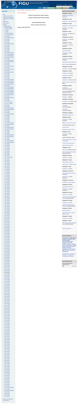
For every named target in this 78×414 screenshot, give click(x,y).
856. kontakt (7, 297)
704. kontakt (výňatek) (9, 113)
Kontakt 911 (64, 33)
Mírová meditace (65, 64)
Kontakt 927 (64, 58)
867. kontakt (7, 314)
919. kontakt (7, 385)
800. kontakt (7, 214)
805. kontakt (7, 221)
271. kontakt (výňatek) (9, 61)
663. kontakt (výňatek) (9, 97)
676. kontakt (7, 106)
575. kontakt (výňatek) (9, 82)
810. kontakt (7, 229)
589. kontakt (7, 85)
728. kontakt (7, 125)
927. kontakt (7, 393)
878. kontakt (7, 330)
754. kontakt (7, 146)
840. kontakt (7, 273)
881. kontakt (7, 335)
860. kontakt (7, 303)
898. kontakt (7, 360)
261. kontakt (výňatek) (9, 60)
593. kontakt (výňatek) (9, 87)
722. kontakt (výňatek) (9, 124)
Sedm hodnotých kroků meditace (69, 152)
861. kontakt (7, 305)
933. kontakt (7, 396)
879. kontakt (7, 332)
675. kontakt (7, 105)
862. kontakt (7, 306)
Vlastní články (71, 249)
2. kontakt (6, 31)
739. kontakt (7, 139)
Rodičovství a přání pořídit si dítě (69, 62)
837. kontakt (7, 269)
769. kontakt (7, 167)
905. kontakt (7, 371)
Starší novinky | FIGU (66, 228)
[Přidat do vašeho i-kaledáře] (63, 266)
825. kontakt (7, 251)
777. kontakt (7, 179)
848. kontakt (7, 285)
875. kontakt (7, 326)
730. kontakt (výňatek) (9, 128)
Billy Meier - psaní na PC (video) (69, 122)
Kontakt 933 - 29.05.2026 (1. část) (69, 25)
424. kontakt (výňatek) (9, 66)
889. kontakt (7, 347)
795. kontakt (7, 206)
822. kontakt (7, 246)
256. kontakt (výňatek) (9, 57)
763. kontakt (7, 158)
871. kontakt (7, 320)
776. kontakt (7, 178)
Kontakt (70, 4)
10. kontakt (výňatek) (8, 33)
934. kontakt (7, 63)
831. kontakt (7, 260)
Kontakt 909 (64, 202)
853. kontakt (7, 293)
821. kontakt (7, 245)
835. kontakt (7, 266)
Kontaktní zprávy (28, 10)
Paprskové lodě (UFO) (7, 16)
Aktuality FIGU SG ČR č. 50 (68, 115)
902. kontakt (7, 366)
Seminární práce (65, 253)
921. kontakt (7, 388)
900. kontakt (7, 363)
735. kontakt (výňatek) (9, 134)
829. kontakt (7, 257)
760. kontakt (7, 155)
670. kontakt (7, 100)
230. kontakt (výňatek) (9, 43)
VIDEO (70, 237)
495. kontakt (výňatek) (9, 72)
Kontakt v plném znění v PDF (24, 27)
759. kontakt (7, 154)
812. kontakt (7, 232)
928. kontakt (7, 394)
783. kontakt (7, 188)
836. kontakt (7, 267)
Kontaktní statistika (8, 27)
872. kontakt (7, 321)
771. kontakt (7, 170)
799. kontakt (7, 212)
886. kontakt (7, 342)
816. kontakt (7, 238)
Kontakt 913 (64, 119)
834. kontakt (7, 264)
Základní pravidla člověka (67, 145)
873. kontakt (7, 323)
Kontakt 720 (64, 176)
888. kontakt (7, 345)
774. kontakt (7, 175)
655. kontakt (7, 96)
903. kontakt (7, 368)
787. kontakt (7, 194)
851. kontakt (7, 290)
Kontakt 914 (64, 28)
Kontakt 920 (65, 109)
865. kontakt (7, 311)
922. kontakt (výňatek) (9, 390)
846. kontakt (7, 282)
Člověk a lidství (65, 127)
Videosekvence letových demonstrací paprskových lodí (8, 19)
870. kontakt (7, 318)
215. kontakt (7, 40)
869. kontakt (7, 317)
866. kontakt (7, 312)
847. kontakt (7, 284)
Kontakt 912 (64, 134)
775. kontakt (7, 176)
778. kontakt (7, 181)
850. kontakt (7, 288)
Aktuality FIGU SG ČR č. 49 (68, 162)
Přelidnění (64, 91)
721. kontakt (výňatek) (9, 122)
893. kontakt (7, 353)
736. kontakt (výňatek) (9, 136)
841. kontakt (7, 275)
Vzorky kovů (5, 21)
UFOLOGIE (22, 10)
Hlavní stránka (59, 4)
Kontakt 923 (64, 73)
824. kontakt (7, 249)
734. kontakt (7, 133)
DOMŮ (40, 8)
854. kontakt (7, 294)
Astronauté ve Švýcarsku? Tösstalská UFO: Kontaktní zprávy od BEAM (69, 255)
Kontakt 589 (64, 75)
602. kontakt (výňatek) (9, 90)
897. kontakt (7, 359)
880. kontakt (7, 333)
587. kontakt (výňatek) (9, 84)
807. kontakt (7, 224)
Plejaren (5, 24)
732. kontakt (7, 131)
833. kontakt (7, 263)
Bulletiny (64, 241)
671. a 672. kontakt (8, 102)
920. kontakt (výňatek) (9, 387)
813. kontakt (7, 233)
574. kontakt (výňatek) (9, 81)
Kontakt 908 (64, 218)
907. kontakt (7, 374)
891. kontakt (7, 350)
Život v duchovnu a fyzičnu (67, 82)
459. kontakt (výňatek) (9, 69)
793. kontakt (7, 203)
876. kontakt (7, 327)
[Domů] (9, 5)
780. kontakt (7, 184)
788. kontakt (7, 196)
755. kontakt (7, 148)
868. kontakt (7, 315)
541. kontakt (7, 75)
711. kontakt (6, 118)
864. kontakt (7, 309)
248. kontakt (7, 51)
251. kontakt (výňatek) (9, 55)
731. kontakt (7, 130)
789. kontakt (7, 197)
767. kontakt (7, 164)
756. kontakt (7, 149)
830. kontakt (7, 258)
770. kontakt (7, 169)
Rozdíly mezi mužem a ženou (68, 129)
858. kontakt (7, 300)
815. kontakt (7, 236)
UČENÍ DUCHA (51, 8)
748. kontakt (7, 143)
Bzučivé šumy (6, 23)
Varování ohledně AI (66, 50)
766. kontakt (7, 163)
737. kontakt (7, 137)
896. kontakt (7, 357)
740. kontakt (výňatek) (9, 140)
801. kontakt (7, 215)
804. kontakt (7, 220)
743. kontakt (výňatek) (9, 142)
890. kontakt (7, 348)
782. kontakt (7, 187)
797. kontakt (7, 209)
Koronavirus (65, 237)
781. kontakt (7, 185)
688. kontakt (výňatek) (9, 109)
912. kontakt (7, 381)
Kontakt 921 (65, 79)
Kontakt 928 (64, 53)
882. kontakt (7, 336)
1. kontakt (6, 30)
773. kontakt (7, 173)
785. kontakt (7, 191)
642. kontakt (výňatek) (9, 93)
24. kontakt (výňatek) (8, 34)
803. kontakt (7, 218)
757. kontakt (7, 151)
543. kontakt (7, 76)
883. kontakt (7, 338)
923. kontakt (7, 391)
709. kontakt (7, 115)
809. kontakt (7, 227)
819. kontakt (7, 242)
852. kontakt (7, 291)
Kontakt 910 (64, 189)
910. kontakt (7, 378)
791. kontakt (7, 200)
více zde (74, 266)
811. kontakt (6, 230)
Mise (4, 14)
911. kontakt (6, 379)
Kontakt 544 (64, 45)
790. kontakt (7, 199)
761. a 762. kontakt (8, 157)
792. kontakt (7, 202)
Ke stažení (65, 4)
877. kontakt (7, 329)
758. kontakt (7, 152)
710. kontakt (7, 116)
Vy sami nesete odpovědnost (68, 143)
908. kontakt (7, 375)
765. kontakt (7, 161)
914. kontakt (7, 384)
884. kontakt (7, 339)
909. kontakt (7, 376)
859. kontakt (7, 302)
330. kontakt (7, 64)
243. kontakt (7, 48)
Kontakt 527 (64, 39)
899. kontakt (7, 362)
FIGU (24, 3)
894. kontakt (7, 354)
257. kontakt (7, 58)
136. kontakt (7, 36)
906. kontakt (7, 372)
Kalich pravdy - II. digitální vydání (69, 164)
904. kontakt (7, 369)
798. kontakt (7, 211)
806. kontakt (7, 223)
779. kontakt (7, 182)
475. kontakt (7, 70)
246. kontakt (7, 49)
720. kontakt (7, 121)
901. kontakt (7, 365)
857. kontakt (7, 299)
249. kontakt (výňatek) (9, 52)
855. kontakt (7, 296)
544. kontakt (7, 78)
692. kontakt (7, 112)
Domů (19, 10)
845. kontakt (7, 281)
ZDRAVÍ (72, 8)
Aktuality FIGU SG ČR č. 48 (68, 186)
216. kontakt (7, 42)
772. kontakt (7, 172)
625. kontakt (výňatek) (9, 91)
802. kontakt (7, 217)
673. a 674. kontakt (8, 103)
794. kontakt (7, 205)
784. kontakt (7, 190)
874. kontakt (7, 324)
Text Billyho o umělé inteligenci (68, 182)
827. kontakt (7, 254)
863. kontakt (7, 308)
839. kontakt (7, 272)
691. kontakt (7, 111)
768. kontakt (7, 166)
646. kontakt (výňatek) (9, 94)
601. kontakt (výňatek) (9, 88)
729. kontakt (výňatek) (9, 127)
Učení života (64, 149)
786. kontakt (7, 193)
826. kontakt (7, 252)
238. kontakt (7, 45)
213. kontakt (7, 39)
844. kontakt (7, 279)
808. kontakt (7, 226)
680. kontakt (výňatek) (9, 108)
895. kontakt (7, 356)
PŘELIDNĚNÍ (66, 8)
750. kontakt (7, 145)
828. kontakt (7, 255)
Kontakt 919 (65, 87)
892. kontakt (7, 351)
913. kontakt (7, 382)
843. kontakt (7, 278)
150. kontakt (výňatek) (9, 37)
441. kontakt (7, 67)
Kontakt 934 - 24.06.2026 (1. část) (69, 21)
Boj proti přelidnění (66, 210)
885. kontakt (7, 341)
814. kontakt (7, 235)
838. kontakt (7, 270)
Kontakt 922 (64, 97)
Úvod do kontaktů (8, 28)
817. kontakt (7, 239)
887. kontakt (7, 344)
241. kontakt (7, 46)
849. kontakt (7, 287)
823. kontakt (7, 248)
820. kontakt (7, 244)
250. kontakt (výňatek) (9, 54)
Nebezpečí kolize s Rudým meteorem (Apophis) (69, 248)
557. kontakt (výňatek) (9, 79)
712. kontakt (7, 119)
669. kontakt (7, 99)
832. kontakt (7, 261)
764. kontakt (7, 160)
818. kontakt (7, 241)
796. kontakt (7, 208)
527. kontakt (7, 73)
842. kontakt (7, 276)
